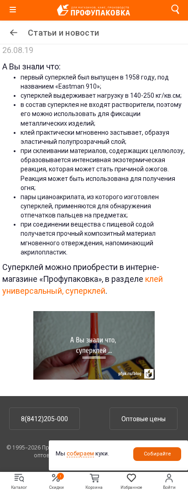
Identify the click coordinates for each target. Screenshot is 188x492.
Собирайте (157, 454)
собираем (80, 453)
